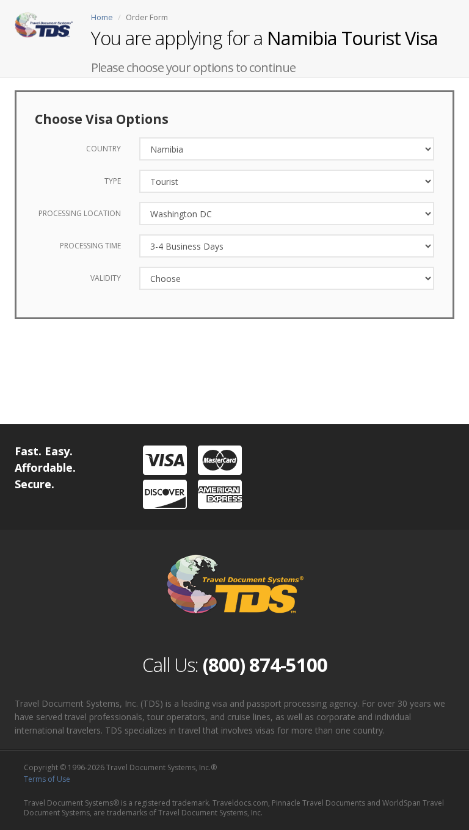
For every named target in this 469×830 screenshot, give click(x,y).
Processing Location (79, 213)
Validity (105, 278)
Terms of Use (47, 779)
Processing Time (90, 245)
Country (103, 148)
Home (102, 17)
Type (112, 181)
